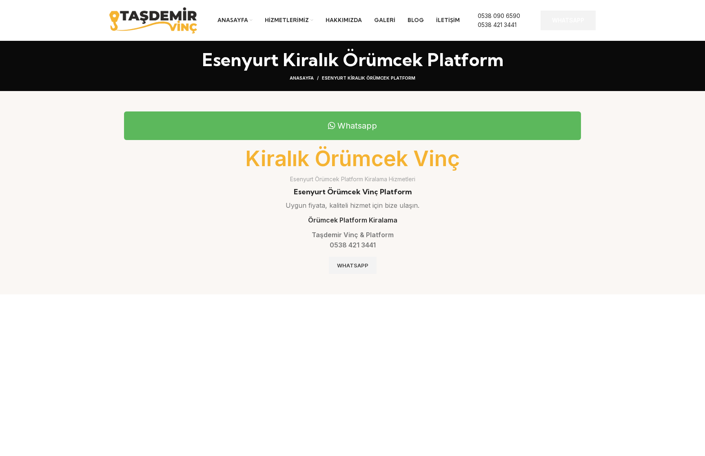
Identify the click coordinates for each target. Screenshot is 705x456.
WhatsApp (568, 20)
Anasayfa (302, 78)
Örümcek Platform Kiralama (352, 220)
